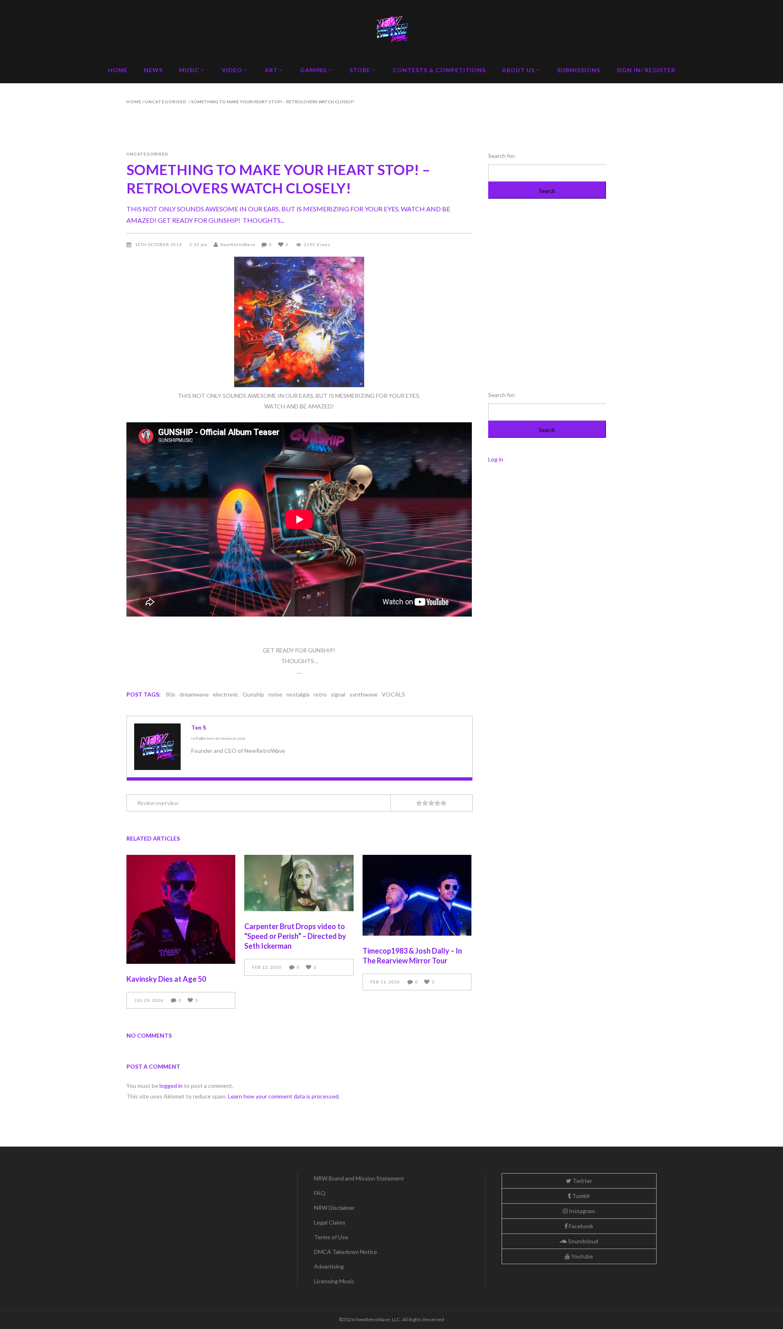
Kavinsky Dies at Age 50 (166, 978)
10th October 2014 (159, 244)
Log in (495, 459)
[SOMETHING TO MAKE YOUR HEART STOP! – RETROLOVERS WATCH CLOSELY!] (157, 746)
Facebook (580, 1226)
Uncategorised (166, 102)
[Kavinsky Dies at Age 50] (180, 909)
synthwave (363, 694)
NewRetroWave (237, 244)
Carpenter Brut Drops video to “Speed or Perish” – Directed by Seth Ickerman (295, 936)
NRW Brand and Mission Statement (359, 1178)
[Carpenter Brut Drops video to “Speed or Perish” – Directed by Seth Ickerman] (298, 883)
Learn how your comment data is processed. (284, 1096)
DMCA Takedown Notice (345, 1251)
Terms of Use (331, 1237)
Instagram (581, 1210)
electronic (226, 694)
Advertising (329, 1266)
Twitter (581, 1180)
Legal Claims (329, 1222)
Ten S (198, 727)
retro (320, 694)
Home (134, 102)
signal (338, 694)
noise (275, 694)
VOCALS (393, 694)
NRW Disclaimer (334, 1207)
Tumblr (580, 1195)
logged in (171, 1085)
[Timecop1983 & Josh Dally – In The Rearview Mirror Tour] (417, 895)
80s (170, 694)
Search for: (502, 155)
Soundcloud (582, 1241)
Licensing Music (334, 1281)
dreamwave (194, 694)
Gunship (253, 694)
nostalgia (298, 694)
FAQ (319, 1192)
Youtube (581, 1256)
